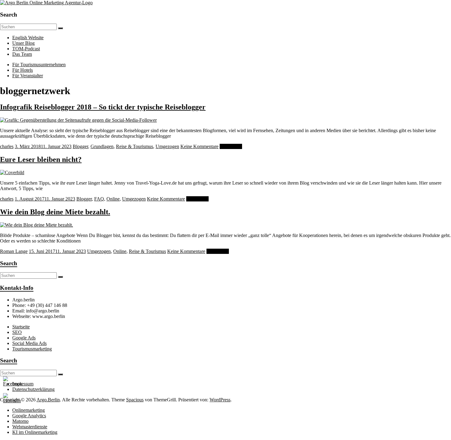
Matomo (20, 421)
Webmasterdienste (29, 426)
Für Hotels (22, 70)
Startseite (21, 326)
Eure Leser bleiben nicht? (41, 159)
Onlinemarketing (28, 410)
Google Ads (24, 337)
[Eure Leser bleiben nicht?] (12, 172)
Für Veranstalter (27, 75)
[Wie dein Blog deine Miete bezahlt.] (36, 225)
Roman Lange (14, 251)
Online (113, 198)
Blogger (80, 146)
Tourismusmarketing (32, 348)
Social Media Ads (29, 343)
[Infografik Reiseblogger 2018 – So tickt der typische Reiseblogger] (78, 120)
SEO (17, 332)
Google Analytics (29, 415)
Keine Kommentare (199, 146)
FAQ (99, 198)
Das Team (22, 54)
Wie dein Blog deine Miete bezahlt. (55, 212)
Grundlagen (102, 146)
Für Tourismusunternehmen (39, 64)
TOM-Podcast (26, 48)
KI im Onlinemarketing (34, 432)
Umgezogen (167, 146)
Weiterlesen (231, 146)
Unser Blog (23, 43)
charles (6, 146)
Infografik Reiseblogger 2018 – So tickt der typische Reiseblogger (103, 107)
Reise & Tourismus (134, 146)
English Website (28, 37)
